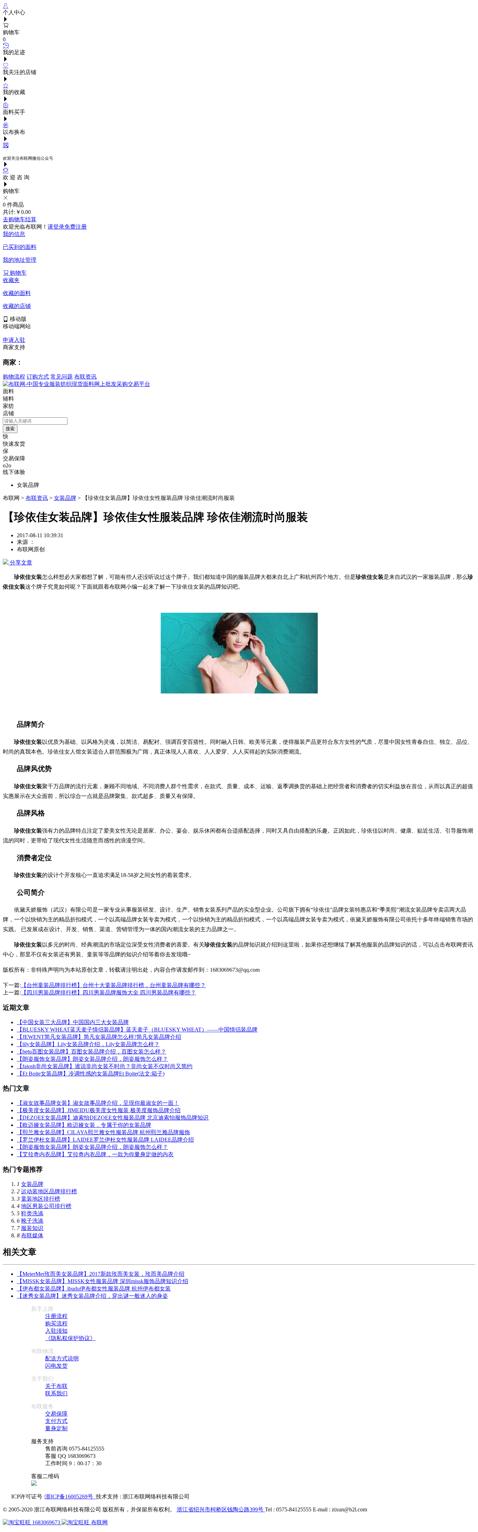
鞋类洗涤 (32, 1213)
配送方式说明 (62, 1358)
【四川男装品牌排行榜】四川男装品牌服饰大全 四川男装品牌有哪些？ (108, 992)
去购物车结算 (19, 219)
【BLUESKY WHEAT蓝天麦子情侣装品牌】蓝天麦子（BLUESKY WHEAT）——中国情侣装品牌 (137, 1030)
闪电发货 (56, 1366)
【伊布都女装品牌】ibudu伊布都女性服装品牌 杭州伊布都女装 (94, 1289)
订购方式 (38, 377)
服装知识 (32, 1228)
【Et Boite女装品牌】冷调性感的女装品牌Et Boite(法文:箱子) (90, 1074)
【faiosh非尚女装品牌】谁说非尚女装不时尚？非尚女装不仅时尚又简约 (104, 1066)
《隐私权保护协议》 (70, 1338)
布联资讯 (85, 377)
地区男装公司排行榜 (46, 1206)
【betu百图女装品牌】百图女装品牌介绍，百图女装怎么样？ (91, 1052)
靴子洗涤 (32, 1221)
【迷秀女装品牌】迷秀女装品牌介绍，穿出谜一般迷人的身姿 (92, 1296)
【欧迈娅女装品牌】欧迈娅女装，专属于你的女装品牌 (84, 1125)
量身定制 (56, 1428)
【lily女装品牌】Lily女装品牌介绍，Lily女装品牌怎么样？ (88, 1044)
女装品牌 (65, 498)
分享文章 (20, 563)
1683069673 (46, 1522)
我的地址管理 (19, 260)
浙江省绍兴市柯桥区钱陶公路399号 (221, 1509)
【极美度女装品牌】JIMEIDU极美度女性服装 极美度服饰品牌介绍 (99, 1110)
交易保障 (56, 1414)
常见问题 (61, 377)
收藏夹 (11, 280)
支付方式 (56, 1421)
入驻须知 (56, 1331)
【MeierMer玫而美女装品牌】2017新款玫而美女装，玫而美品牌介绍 (100, 1274)
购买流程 (56, 1323)
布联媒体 (32, 1235)
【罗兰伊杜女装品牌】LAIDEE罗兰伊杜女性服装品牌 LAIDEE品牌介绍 (105, 1140)
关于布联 (56, 1386)
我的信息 (14, 234)
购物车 (17, 273)
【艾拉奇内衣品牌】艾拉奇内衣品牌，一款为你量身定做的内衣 (95, 1154)
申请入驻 (14, 340)
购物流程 (14, 377)
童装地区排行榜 (40, 1199)
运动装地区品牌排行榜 (49, 1191)
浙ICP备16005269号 (70, 1496)
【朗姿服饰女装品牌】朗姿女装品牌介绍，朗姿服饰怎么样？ (92, 1059)
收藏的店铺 (17, 306)
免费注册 (75, 227)
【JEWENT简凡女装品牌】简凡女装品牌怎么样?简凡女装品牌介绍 (99, 1037)
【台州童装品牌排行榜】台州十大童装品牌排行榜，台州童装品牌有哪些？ (113, 985)
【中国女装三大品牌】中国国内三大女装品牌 (73, 1022)
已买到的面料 (19, 247)
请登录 (56, 227)
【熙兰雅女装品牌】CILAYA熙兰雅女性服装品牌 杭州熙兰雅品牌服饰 (103, 1132)
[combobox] (35, 421)
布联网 (99, 1522)
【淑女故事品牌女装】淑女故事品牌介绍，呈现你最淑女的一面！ (98, 1103)
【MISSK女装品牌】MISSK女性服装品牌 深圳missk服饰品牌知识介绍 (102, 1281)
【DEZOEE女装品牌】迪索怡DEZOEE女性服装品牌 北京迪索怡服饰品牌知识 (113, 1118)
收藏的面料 (17, 293)
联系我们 (56, 1393)
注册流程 (56, 1316)
